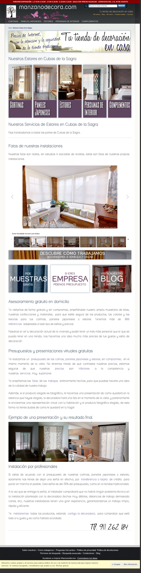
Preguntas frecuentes (65, 550)
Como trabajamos (46, 550)
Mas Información (130, 564)
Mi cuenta (96, 14)
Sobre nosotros (29, 550)
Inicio (10, 28)
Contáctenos (88, 553)
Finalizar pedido (120, 14)
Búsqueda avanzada (71, 553)
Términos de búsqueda (50, 553)
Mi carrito (110, 14)
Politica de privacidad (86, 550)
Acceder (130, 14)
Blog (103, 14)
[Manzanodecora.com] (41, 11)
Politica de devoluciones (107, 550)
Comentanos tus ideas (87, 558)
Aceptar (117, 564)
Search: (87, 6)
